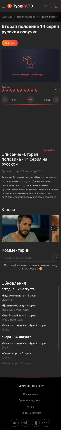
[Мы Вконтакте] (15, 423)
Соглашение (30, 394)
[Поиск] (47, 6)
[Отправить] (55, 257)
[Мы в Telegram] (25, 423)
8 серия (19, 307)
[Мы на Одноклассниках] (36, 423)
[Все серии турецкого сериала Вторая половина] (30, 99)
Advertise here (49, 150)
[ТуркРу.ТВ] (20, 6)
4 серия (16, 365)
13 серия (19, 297)
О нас (30, 406)
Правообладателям (30, 400)
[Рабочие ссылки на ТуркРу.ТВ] (46, 423)
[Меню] (3, 6)
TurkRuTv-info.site (30, 413)
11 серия (19, 317)
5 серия (16, 355)
